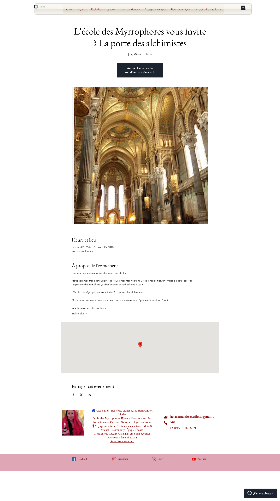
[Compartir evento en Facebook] (73, 395)
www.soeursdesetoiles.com (122, 437)
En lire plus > (79, 313)
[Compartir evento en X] (81, 395)
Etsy (160, 459)
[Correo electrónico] (165, 417)
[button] (243, 7)
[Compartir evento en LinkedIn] (89, 395)
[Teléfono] (165, 423)
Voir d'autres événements (140, 72)
